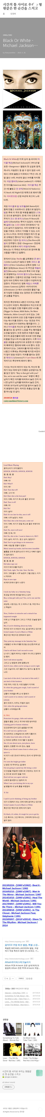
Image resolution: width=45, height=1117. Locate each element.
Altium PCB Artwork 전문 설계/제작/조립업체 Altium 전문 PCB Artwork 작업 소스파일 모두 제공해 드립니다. (22, 966)
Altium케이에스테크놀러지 (18, 962)
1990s (7, 989)
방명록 (13, 13)
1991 (13, 989)
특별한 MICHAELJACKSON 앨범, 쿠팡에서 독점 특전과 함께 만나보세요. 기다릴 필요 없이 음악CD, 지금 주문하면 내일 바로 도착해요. (22, 949)
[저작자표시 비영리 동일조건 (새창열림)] (29, 979)
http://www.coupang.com (15, 941)
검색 (35, 5)
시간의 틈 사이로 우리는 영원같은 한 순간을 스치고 (22, 5)
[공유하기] (9, 978)
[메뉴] (40, 4)
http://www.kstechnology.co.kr (17, 959)
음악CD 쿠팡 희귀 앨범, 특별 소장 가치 (21, 945)
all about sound (8, 1082)
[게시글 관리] (12, 978)
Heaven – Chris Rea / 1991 (15, 993)
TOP (40, 1109)
